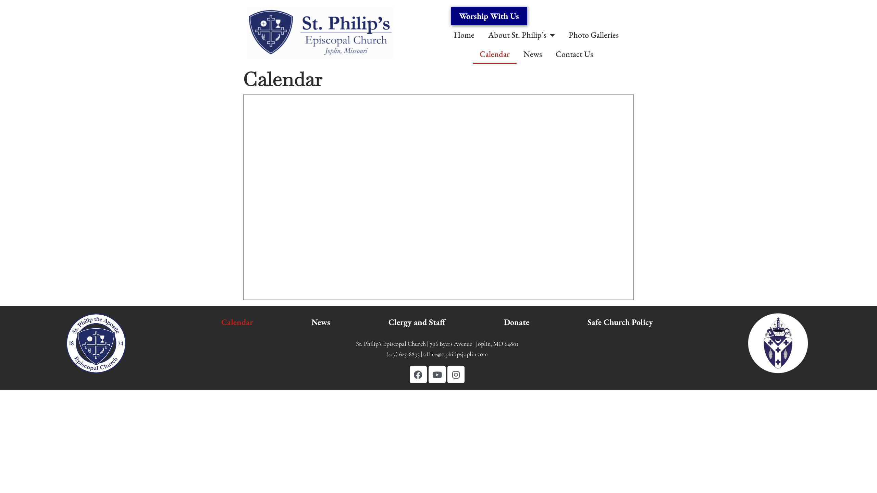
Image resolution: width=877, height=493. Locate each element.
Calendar (495, 54)
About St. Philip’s (517, 34)
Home (464, 34)
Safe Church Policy (620, 322)
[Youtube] (437, 374)
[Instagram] (456, 374)
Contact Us (574, 54)
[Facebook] (418, 374)
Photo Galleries (594, 34)
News (532, 54)
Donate (516, 322)
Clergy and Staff (416, 322)
